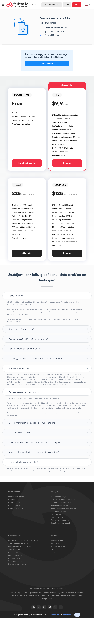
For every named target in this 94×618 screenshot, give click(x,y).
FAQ (52, 549)
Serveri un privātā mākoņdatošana (64, 508)
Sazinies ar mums (58, 540)
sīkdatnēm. (67, 615)
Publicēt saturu (57, 517)
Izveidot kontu (47, 63)
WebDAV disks (14, 549)
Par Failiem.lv (56, 543)
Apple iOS (35, 540)
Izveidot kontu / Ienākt (17, 497)
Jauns (77, 4)
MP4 (29, 546)
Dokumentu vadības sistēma (62, 502)
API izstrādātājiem (58, 546)
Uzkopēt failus (51, 4)
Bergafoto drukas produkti (61, 523)
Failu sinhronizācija (58, 497)
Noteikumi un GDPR (16, 508)
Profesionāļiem (14, 502)
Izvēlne (3, 5)
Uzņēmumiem (14, 505)
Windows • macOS (20, 543)
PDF (23, 546)
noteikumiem (54, 615)
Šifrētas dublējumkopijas (60, 505)
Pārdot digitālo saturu (59, 514)
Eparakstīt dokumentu (17, 564)
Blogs (53, 552)
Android (26, 540)
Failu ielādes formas (58, 511)
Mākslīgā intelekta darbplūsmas (63, 499)
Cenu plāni (12, 499)
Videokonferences (15, 561)
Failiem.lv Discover (15, 555)
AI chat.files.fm (14, 558)
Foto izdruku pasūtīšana (60, 520)
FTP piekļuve (13, 552)
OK (77, 615)
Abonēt (67, 163)
